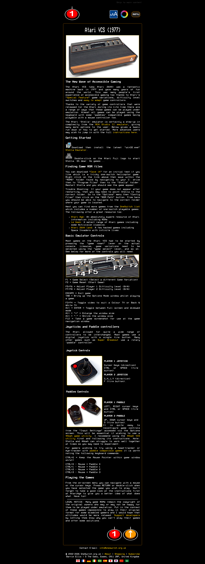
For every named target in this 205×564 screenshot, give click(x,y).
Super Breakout (108, 340)
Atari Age (77, 217)
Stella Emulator (75, 150)
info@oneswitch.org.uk (112, 548)
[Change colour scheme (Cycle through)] (124, 14)
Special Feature (77, 98)
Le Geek (76, 222)
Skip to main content (129, 2)
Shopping (119, 554)
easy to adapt (93, 100)
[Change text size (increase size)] (113, 14)
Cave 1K (95, 172)
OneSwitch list (130, 207)
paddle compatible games (106, 451)
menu (135, 14)
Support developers (127, 515)
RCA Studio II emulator (111, 125)
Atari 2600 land (81, 228)
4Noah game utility (78, 436)
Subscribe (134, 554)
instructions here (125, 133)
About (107, 554)
